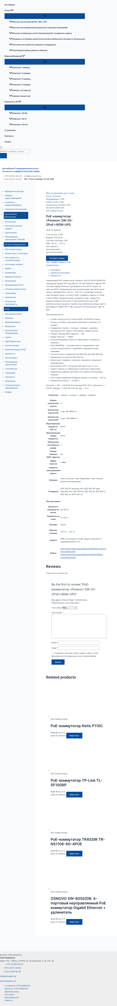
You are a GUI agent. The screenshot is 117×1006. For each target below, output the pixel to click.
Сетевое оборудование (14, 244)
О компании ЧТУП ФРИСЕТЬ (17, 986)
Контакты (9, 136)
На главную (10, 5)
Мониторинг (10, 281)
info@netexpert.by (32, 176)
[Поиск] (3, 155)
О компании (10, 130)
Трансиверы (10, 293)
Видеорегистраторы (14, 191)
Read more (74, 735)
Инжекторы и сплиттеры (16, 253)
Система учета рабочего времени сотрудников (34, 44)
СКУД (6, 309)
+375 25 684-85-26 (12, 176)
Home (48, 196)
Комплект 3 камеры (21, 79)
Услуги (8, 10)
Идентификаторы (13, 341)
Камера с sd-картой (21, 90)
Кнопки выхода (12, 345)
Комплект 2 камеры (21, 73)
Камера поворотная (21, 96)
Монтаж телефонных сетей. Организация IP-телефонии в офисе (42, 33)
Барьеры (9, 318)
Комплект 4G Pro (20, 124)
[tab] (78, 269)
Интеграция (10, 222)
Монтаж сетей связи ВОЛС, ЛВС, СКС (29, 22)
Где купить (10, 994)
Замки (8, 337)
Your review (57, 612)
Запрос (8, 142)
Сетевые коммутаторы (15, 289)
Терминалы (10, 373)
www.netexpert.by (8, 981)
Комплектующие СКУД (15, 349)
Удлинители (10, 297)
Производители (12, 997)
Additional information (60, 273)
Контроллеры (11, 358)
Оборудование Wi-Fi (14, 285)
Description (56, 270)
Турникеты (10, 377)
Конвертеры (10, 272)
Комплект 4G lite (20, 113)
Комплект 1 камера (21, 67)
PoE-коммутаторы (13, 249)
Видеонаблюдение (13, 56)
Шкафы (8, 392)
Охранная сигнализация (16, 209)
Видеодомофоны (12, 322)
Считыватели (11, 369)
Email (55, 648)
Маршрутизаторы (13, 277)
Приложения (11, 232)
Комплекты (10, 353)
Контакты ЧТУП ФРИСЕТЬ (16, 989)
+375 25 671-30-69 (12, 179)
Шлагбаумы (10, 381)
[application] (12, 10)
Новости (8, 1000)
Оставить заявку (57, 258)
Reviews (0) (56, 276)
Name (55, 642)
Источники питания (14, 264)
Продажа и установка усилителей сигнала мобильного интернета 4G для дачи (48, 39)
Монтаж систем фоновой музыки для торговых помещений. (40, 27)
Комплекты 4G (11, 102)
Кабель (8, 268)
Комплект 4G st (19, 119)
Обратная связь (12, 991)
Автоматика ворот (13, 314)
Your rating (57, 608)
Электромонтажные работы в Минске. (30, 50)
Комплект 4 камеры (21, 84)
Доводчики (10, 326)
